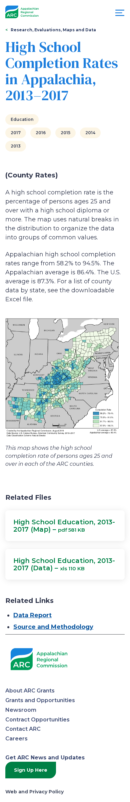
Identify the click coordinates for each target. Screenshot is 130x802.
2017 (16, 132)
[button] (65, 525)
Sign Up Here (30, 770)
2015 (65, 132)
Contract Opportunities (37, 719)
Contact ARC (23, 729)
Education (22, 119)
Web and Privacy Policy (34, 792)
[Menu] (120, 14)
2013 (16, 145)
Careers (16, 738)
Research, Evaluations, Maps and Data (53, 29)
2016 (41, 132)
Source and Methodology (53, 627)
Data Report (32, 615)
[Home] (22, 12)
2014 (90, 132)
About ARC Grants (30, 690)
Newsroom (20, 710)
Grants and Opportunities (40, 700)
